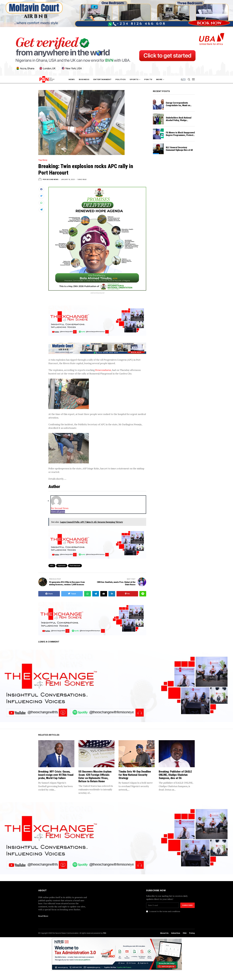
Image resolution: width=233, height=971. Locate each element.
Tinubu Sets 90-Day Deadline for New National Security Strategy (135, 775)
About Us (164, 933)
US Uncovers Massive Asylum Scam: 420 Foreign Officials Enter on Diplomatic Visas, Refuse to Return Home (95, 776)
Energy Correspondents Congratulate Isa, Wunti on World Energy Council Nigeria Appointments (179, 107)
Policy (192, 933)
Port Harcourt (75, 566)
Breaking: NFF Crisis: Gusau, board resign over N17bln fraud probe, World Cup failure (55, 775)
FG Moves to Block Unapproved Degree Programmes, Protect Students (180, 135)
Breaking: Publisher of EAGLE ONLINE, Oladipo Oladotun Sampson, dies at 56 (175, 775)
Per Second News (51, 179)
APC (52, 566)
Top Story (42, 160)
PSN (104, 933)
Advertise (175, 933)
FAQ (184, 933)
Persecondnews (103, 370)
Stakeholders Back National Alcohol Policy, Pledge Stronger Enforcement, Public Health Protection (179, 121)
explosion (62, 566)
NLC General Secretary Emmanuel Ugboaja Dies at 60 (179, 148)
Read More (43, 916)
